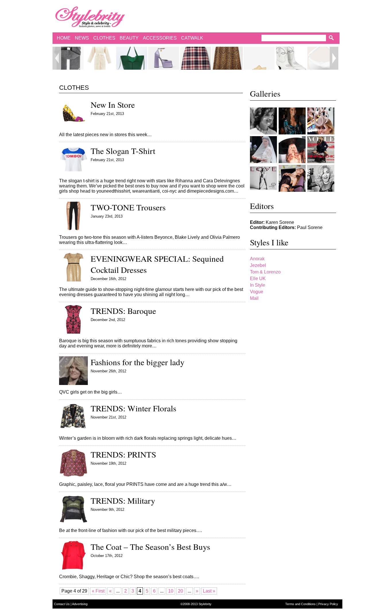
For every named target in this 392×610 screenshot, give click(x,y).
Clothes (104, 38)
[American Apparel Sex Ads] (292, 178)
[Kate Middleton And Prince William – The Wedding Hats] (320, 120)
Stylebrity (205, 604)
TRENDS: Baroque (123, 310)
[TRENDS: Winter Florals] (73, 429)
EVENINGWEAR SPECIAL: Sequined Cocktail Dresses (157, 264)
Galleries (265, 93)
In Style (257, 285)
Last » (209, 591)
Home (64, 38)
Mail (254, 298)
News (82, 38)
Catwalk (192, 38)
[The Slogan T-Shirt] (73, 172)
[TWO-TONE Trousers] (73, 228)
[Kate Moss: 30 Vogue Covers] (320, 149)
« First (98, 591)
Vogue (256, 291)
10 (170, 591)
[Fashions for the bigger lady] (73, 383)
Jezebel (258, 265)
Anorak (257, 258)
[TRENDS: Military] (73, 521)
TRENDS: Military (123, 500)
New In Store (113, 104)
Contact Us (62, 604)
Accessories (160, 38)
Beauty (129, 38)
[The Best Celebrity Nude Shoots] (263, 178)
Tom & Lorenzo (265, 271)
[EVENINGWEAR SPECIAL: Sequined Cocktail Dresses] (73, 279)
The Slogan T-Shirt (123, 150)
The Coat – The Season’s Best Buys (150, 546)
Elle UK (258, 278)
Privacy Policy (328, 604)
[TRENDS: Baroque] (73, 332)
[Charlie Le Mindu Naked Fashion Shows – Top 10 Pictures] (292, 149)
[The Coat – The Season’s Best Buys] (73, 568)
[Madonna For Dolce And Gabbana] (320, 178)
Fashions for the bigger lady (138, 361)
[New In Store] (73, 126)
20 (180, 591)
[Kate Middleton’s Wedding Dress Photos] (263, 149)
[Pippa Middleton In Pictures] (292, 120)
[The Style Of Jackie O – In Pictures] (263, 120)
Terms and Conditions (301, 604)
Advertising (80, 604)
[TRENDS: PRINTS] (73, 475)
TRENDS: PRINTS (123, 454)
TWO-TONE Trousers (128, 207)
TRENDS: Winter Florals (133, 408)
